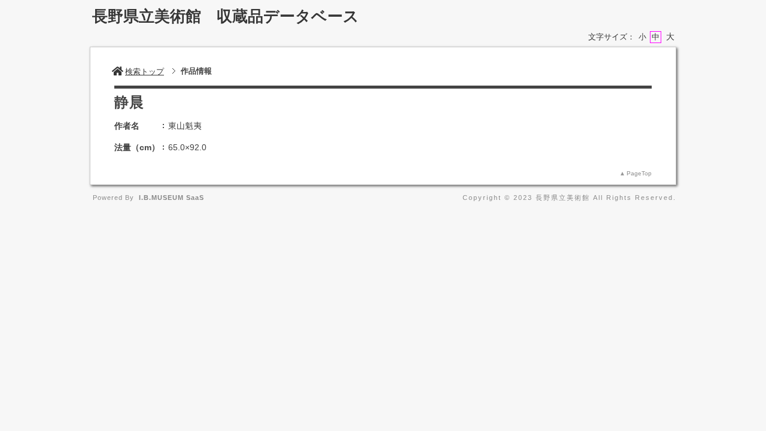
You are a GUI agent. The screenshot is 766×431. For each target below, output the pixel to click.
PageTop (639, 173)
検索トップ (144, 71)
